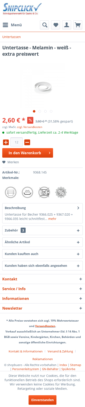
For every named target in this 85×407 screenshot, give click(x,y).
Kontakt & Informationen (26, 351)
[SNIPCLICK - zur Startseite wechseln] (22, 10)
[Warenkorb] (77, 24)
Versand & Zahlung (60, 351)
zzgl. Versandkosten (29, 127)
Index (63, 365)
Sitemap (75, 365)
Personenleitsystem (25, 369)
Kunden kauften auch (21, 254)
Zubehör (14, 230)
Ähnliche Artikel (17, 242)
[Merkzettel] (55, 24)
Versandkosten (45, 326)
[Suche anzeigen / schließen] (44, 24)
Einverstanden (42, 400)
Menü (16, 24)
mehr (51, 219)
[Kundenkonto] (66, 24)
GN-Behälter (50, 369)
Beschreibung (15, 208)
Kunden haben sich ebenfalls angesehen (36, 265)
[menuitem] (12, 24)
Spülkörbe (68, 369)
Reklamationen (42, 359)
